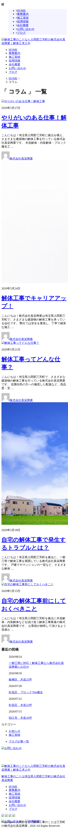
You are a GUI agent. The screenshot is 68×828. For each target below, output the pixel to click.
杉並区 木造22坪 (20, 705)
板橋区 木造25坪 (20, 679)
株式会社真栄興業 (21, 158)
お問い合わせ (25, 29)
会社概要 (23, 25)
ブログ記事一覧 (19, 741)
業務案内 (23, 13)
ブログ (21, 32)
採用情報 (23, 21)
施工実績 (23, 17)
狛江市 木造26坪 (20, 717)
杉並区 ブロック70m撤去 (26, 692)
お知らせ (14, 731)
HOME (21, 10)
